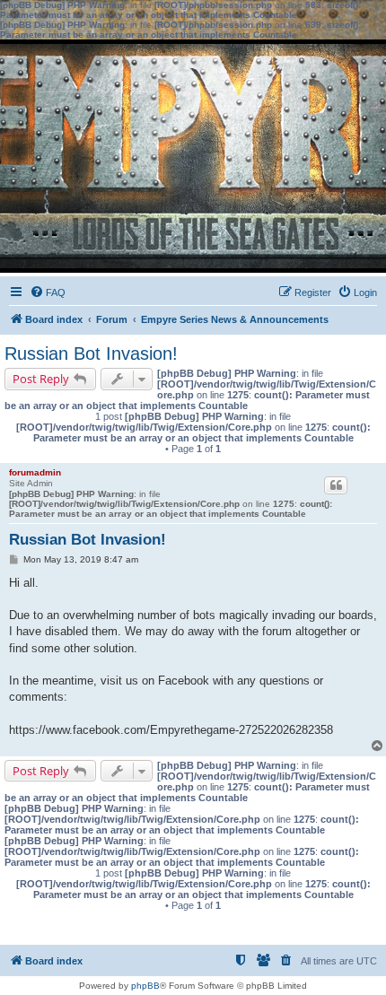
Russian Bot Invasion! (91, 353)
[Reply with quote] (335, 485)
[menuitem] (48, 292)
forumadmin (35, 472)
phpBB (145, 986)
